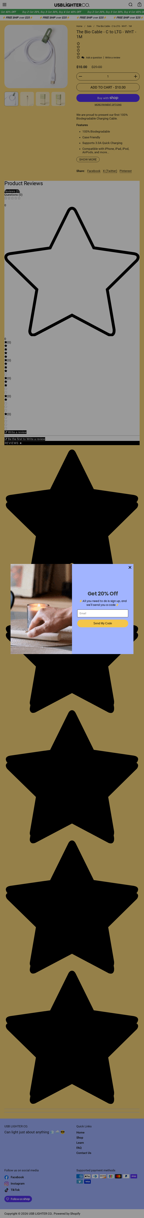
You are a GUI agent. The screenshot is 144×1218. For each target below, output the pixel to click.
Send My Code (102, 623)
